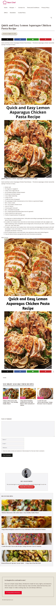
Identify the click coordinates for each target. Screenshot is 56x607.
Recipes (12, 7)
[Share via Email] (33, 39)
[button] (51, 17)
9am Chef (11, 2)
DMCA (6, 12)
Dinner (5, 397)
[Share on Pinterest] (45, 39)
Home (5, 7)
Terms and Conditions (33, 7)
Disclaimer (13, 12)
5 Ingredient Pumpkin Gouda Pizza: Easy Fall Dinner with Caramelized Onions (27, 403)
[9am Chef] (5, 2)
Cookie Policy (22, 12)
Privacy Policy (45, 7)
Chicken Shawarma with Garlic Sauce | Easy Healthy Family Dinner (10, 402)
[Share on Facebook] (20, 39)
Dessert (40, 397)
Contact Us (21, 7)
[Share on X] (7, 39)
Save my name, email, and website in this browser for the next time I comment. (23, 451)
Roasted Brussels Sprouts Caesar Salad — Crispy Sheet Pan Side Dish (21, 563)
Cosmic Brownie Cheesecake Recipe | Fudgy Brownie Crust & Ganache (45, 402)
